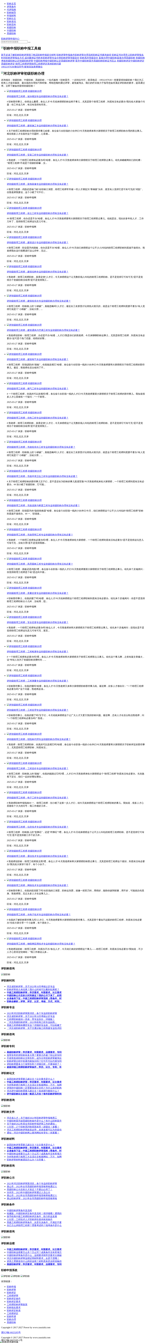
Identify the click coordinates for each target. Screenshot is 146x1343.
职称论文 (11, 18)
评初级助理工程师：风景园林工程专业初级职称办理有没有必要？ (40, 564)
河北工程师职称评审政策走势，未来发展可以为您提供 (34, 1130)
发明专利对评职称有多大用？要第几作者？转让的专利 (34, 1055)
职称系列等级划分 (89, 58)
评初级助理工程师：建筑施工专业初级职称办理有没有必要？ (37, 125)
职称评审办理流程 (84, 55)
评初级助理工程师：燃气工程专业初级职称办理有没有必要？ (37, 388)
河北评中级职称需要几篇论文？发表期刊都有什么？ (33, 1091)
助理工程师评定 (39, 64)
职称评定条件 (14, 1298)
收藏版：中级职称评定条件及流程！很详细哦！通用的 (34, 1213)
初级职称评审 (26, 61)
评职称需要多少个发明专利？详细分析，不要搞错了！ (34, 1064)
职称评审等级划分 (70, 58)
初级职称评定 (124, 61)
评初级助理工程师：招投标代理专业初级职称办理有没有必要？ (39, 739)
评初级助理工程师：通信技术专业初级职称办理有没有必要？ (37, 856)
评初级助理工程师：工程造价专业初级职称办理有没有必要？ (37, 768)
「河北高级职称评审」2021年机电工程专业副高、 (32, 1022)
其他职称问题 (54, 64)
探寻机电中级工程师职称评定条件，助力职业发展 (32, 1216)
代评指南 (11, 9)
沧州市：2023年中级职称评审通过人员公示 (28, 1192)
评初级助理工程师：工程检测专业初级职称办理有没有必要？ (37, 651)
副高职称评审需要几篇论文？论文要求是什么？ (31, 1079)
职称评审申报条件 (65, 55)
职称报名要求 (14, 1307)
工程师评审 (12, 1295)
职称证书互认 (109, 61)
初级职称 (11, 27)
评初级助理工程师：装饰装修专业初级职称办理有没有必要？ (37, 184)
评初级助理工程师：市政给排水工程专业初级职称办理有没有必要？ (41, 447)
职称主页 (11, 3)
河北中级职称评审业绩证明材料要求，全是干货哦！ (33, 1258)
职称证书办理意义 (121, 55)
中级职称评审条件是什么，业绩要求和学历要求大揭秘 (34, 1255)
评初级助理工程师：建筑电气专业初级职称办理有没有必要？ (37, 359)
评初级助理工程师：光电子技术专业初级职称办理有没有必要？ (39, 914)
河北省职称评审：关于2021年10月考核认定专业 (31, 986)
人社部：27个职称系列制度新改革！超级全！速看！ (33, 1127)
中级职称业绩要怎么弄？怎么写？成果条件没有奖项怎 (34, 1154)
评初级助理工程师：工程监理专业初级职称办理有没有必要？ (37, 710)
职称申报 (11, 1286)
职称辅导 (11, 12)
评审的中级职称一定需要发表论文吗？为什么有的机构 (34, 1088)
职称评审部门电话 (28, 55)
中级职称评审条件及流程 (19, 1210)
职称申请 (11, 1316)
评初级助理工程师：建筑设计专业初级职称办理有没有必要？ (37, 242)
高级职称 (11, 33)
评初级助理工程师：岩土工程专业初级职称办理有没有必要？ (37, 213)
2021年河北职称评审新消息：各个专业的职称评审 (32, 1013)
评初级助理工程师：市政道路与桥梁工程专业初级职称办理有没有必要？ (43, 505)
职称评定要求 (14, 1301)
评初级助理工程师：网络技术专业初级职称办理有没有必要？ (37, 885)
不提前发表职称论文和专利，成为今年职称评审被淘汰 (34, 1058)
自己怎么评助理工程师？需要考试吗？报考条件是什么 (34, 1225)
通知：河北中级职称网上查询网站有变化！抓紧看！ (33, 1133)
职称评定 (11, 1292)
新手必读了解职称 (10, 55)
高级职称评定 (8, 64)
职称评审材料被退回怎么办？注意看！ (26, 1159)
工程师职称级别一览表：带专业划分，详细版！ (31, 1019)
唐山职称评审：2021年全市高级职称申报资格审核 (32, 1198)
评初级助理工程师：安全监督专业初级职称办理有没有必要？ (37, 622)
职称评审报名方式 (15, 58)
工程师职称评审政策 (17, 1304)
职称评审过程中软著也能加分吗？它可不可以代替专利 (34, 1061)
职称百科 (11, 24)
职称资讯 (11, 21)
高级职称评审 (68, 61)
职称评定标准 (14, 1310)
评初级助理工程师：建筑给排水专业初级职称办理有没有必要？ (39, 301)
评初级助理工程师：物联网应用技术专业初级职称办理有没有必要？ (41, 944)
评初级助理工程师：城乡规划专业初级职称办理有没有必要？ (37, 96)
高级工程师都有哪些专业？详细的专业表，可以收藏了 (34, 1025)
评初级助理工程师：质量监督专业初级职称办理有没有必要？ (37, 593)
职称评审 (11, 1289)
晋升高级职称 (96, 61)
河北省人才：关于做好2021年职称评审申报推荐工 (32, 1118)
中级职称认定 (54, 61)
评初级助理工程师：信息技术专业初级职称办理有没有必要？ (37, 827)
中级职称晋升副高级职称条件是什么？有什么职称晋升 (34, 1121)
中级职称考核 (40, 61)
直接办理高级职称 (126, 58)
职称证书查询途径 (102, 55)
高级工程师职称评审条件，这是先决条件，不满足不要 (34, 1222)
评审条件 (11, 6)
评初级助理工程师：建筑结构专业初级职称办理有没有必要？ (37, 272)
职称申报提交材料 (47, 55)
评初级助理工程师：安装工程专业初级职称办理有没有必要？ (37, 155)
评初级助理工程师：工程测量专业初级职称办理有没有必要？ (37, 681)
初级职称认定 (12, 61)
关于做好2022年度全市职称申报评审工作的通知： (32, 1124)
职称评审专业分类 (52, 58)
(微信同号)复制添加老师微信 (21, 67)
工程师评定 (12, 1313)
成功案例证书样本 (34, 58)
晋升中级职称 (82, 61)
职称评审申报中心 (10, 38)
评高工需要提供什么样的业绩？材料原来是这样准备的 (34, 1261)
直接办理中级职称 (108, 58)
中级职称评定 (137, 61)
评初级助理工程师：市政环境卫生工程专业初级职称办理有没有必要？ (42, 476)
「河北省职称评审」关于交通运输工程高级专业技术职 (34, 1028)
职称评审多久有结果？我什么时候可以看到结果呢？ (33, 989)
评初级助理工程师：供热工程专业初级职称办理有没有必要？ (37, 418)
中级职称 (11, 30)
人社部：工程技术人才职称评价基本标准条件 (29, 1219)
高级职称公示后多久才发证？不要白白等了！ (29, 1189)
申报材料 (11, 15)
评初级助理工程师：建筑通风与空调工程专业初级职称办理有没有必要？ (43, 330)
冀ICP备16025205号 (11, 1332)
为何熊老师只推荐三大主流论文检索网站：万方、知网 (34, 1085)
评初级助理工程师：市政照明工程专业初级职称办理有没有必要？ (40, 534)
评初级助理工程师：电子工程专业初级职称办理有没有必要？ (37, 797)
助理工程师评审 (23, 64)
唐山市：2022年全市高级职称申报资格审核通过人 (32, 1186)
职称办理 (11, 1319)
